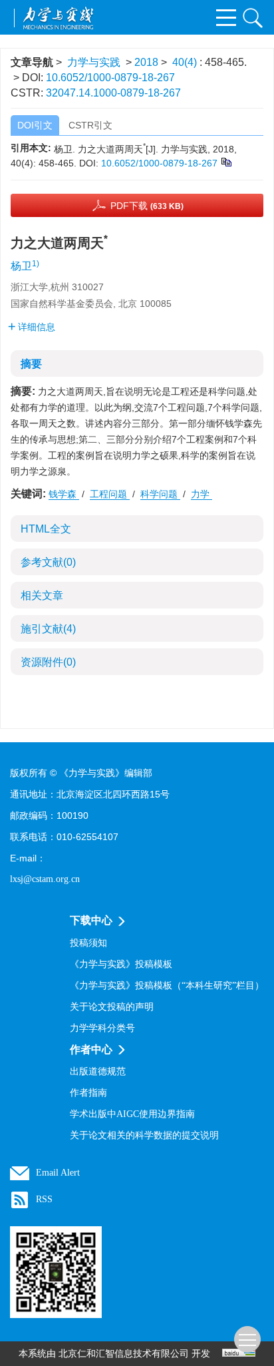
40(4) (186, 62)
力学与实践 (93, 62)
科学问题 (160, 494)
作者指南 (88, 1093)
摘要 (31, 363)
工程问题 (110, 494)
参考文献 (48, 562)
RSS (44, 1199)
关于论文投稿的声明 (112, 1007)
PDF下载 (147, 205)
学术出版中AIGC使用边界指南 (132, 1114)
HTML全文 (46, 529)
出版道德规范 (98, 1071)
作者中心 (91, 1049)
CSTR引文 (90, 125)
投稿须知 (88, 943)
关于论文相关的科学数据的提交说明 (144, 1135)
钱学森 (64, 494)
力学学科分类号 (102, 1028)
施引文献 (48, 628)
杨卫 (21, 266)
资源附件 (48, 662)
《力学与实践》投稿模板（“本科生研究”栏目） (167, 986)
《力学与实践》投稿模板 (121, 964)
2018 (146, 62)
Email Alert (58, 1173)
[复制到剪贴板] (225, 161)
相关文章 (42, 595)
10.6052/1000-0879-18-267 (110, 77)
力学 (201, 494)
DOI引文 (35, 125)
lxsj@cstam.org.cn (45, 879)
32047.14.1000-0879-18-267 (113, 93)
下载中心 (91, 920)
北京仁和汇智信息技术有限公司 (124, 1354)
